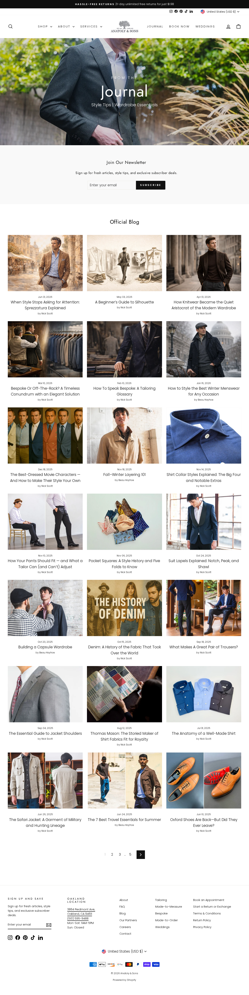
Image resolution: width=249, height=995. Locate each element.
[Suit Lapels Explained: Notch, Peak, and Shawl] (203, 522)
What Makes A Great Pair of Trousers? (203, 647)
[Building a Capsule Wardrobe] (45, 608)
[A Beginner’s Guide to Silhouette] (124, 263)
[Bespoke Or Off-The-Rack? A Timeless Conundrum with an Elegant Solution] (45, 349)
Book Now (179, 26)
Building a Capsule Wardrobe (45, 647)
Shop (43, 26)
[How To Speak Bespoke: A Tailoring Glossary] (124, 349)
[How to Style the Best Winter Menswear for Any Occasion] (203, 349)
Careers (125, 927)
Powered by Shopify (124, 980)
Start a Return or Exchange (212, 907)
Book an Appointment (208, 900)
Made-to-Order (166, 920)
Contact (125, 934)
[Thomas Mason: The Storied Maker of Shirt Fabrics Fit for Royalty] (124, 694)
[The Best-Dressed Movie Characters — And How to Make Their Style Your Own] (45, 435)
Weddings (205, 26)
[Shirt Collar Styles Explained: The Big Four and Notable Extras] (203, 435)
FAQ (122, 907)
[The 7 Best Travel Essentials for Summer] (124, 780)
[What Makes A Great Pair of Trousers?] (203, 608)
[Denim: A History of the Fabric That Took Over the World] (124, 608)
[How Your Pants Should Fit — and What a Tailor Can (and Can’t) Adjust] (45, 522)
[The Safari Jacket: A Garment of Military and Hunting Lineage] (45, 780)
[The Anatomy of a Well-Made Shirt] (203, 694)
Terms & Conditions (207, 913)
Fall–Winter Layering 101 (124, 474)
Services (89, 26)
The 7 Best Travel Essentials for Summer (124, 819)
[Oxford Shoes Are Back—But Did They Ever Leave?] (203, 780)
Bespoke (161, 913)
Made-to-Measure (168, 907)
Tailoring (161, 900)
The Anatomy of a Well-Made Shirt (204, 733)
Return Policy (202, 920)
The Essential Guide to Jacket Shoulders (45, 733)
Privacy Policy (202, 927)
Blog (122, 913)
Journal (155, 26)
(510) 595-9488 (78, 918)
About (65, 26)
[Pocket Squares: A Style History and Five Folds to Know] (124, 522)
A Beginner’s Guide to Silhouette (124, 302)
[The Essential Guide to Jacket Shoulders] (45, 694)
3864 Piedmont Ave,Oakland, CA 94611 (81, 911)
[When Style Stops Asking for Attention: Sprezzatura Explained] (45, 263)
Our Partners (128, 920)
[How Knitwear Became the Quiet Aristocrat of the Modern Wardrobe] (203, 263)
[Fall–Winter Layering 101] (124, 435)
